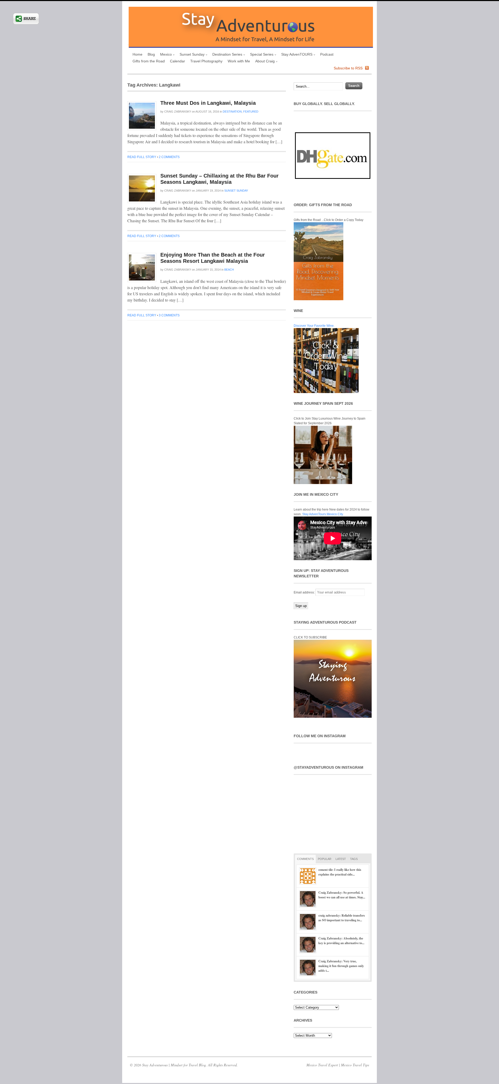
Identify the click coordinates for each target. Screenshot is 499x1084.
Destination (232, 111)
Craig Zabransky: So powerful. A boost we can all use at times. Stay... (341, 894)
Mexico (164, 55)
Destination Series (226, 55)
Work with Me (239, 61)
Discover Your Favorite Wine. (314, 326)
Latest (341, 858)
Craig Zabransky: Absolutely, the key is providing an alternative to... (341, 940)
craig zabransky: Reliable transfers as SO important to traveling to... (341, 917)
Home (137, 54)
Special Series (260, 55)
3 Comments (169, 315)
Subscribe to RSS (348, 68)
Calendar (177, 61)
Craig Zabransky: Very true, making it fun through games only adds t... (341, 966)
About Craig (264, 61)
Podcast (326, 54)
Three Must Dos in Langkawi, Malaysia (208, 103)
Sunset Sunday (191, 55)
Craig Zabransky (177, 111)
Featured (250, 111)
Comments (305, 858)
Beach (229, 269)
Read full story (141, 157)
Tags (354, 858)
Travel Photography (206, 61)
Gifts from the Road (149, 61)
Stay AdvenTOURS (295, 55)
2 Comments (169, 157)
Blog (151, 54)
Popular (324, 858)
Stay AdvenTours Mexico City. (323, 514)
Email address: (305, 592)
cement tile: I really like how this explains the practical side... (339, 872)
